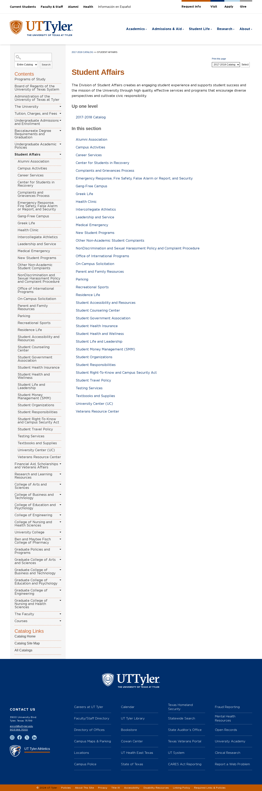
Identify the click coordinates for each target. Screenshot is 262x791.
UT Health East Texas (137, 752)
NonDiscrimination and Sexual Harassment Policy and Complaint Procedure (39, 278)
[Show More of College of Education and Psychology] (60, 504)
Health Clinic (28, 230)
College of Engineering (33, 515)
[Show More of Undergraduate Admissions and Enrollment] (60, 120)
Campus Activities (32, 168)
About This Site (84, 788)
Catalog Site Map (27, 643)
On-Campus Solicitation (37, 299)
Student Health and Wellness (34, 376)
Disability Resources (156, 788)
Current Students (23, 7)
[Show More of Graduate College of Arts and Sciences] (60, 559)
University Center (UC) (36, 450)
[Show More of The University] (60, 106)
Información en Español (114, 7)
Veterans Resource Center (39, 457)
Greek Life (26, 223)
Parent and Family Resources (33, 307)
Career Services (31, 175)
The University (26, 106)
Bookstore (129, 729)
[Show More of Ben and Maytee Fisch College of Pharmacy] (60, 539)
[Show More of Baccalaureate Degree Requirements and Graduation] (60, 130)
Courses (21, 621)
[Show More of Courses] (60, 620)
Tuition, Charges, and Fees (36, 113)
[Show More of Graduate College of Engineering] (60, 590)
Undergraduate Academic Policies (35, 146)
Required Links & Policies (210, 788)
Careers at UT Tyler (88, 706)
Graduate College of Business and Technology (35, 571)
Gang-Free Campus (33, 216)
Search (46, 64)
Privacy (102, 788)
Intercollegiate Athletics (38, 237)
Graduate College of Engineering (31, 592)
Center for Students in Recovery (36, 184)
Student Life (199, 29)
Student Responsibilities (38, 412)
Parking (24, 316)
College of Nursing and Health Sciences (33, 524)
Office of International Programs (36, 290)
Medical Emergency (34, 251)
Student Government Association (35, 359)
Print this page (219, 58)
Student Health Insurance (39, 367)
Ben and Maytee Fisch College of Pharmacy (33, 541)
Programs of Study (30, 79)
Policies (66, 788)
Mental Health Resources (225, 718)
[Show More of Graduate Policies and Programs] (60, 549)
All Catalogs (23, 650)
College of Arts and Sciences (31, 486)
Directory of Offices (89, 729)
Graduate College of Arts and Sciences (35, 561)
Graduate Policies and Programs (32, 551)
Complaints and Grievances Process (34, 194)
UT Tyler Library (133, 718)
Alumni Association (33, 161)
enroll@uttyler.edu (21, 726)
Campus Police (85, 764)
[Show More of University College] (60, 532)
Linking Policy (181, 788)
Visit (213, 6)
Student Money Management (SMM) (34, 396)
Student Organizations (36, 405)
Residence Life (30, 330)
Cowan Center (132, 741)
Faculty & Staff (52, 7)
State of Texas (132, 764)
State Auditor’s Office (185, 729)
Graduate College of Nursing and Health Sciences (31, 604)
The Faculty (24, 614)
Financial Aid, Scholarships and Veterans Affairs (36, 465)
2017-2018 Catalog (82, 52)
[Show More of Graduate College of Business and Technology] (60, 569)
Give (243, 6)
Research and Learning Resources (33, 476)
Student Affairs (27, 154)
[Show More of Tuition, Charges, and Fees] (60, 113)
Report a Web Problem (232, 764)
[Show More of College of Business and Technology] (60, 494)
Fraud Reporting (227, 706)
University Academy (230, 741)
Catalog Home (25, 636)
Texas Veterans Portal (184, 741)
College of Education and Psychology (35, 506)
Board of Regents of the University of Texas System (37, 88)
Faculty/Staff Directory (91, 718)
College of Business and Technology (34, 496)
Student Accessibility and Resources (38, 338)
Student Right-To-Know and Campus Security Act (38, 420)
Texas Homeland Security (180, 706)
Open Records (226, 729)
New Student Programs (37, 258)
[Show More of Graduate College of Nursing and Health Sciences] (60, 600)
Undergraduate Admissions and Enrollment (37, 122)
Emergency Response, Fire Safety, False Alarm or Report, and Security (38, 206)
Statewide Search (181, 718)
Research (224, 29)
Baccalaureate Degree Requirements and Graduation (33, 134)
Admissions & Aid (167, 29)
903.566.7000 (19, 729)
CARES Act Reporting (184, 764)
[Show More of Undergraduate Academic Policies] (60, 144)
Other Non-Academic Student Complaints (35, 266)
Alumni (73, 7)
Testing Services (31, 436)
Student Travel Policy (35, 429)
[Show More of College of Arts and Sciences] (60, 484)
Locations (81, 752)
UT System (176, 752)
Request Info (191, 6)
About (244, 29)
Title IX (115, 788)
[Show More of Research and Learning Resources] (60, 474)
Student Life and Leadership (31, 386)
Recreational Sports (34, 323)
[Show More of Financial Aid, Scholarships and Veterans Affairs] (60, 463)
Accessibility (131, 788)
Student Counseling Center (34, 349)
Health (88, 7)
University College (29, 532)
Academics (135, 29)
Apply (228, 6)
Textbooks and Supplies (37, 443)
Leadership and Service (37, 244)
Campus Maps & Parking (92, 741)
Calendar (127, 706)
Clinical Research (227, 752)
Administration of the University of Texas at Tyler (37, 98)
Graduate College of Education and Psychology (36, 582)
